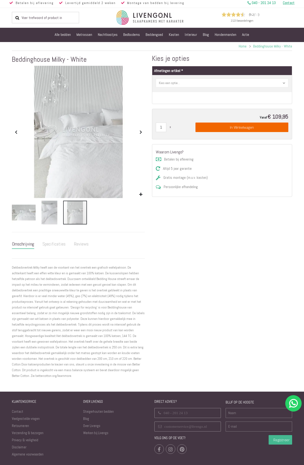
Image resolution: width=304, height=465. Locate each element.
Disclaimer (19, 447)
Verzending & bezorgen (27, 433)
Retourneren (20, 425)
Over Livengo (91, 425)
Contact (17, 411)
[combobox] (45, 17)
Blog (86, 418)
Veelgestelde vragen (26, 418)
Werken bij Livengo (95, 433)
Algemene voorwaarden (27, 454)
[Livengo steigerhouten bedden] (161, 17)
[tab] (23, 244)
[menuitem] (63, 35)
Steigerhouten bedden (98, 411)
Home (243, 46)
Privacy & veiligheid (25, 440)
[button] (141, 194)
